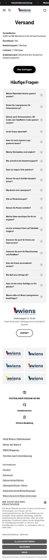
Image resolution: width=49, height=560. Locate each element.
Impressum (8, 475)
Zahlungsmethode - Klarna (15, 485)
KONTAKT (24, 333)
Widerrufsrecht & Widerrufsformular (19, 495)
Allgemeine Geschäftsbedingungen (19, 490)
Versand (6, 469)
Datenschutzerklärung (13, 480)
